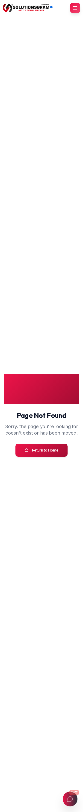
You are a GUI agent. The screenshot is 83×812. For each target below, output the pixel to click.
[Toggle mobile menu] (75, 8)
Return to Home (45, 450)
